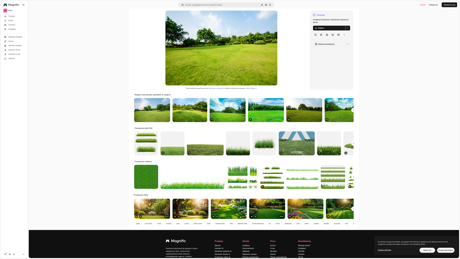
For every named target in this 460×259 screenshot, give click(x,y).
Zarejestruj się (449, 5)
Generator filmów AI (222, 254)
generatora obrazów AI (216, 88)
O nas (272, 248)
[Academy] (10, 254)
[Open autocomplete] (181, 5)
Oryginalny (182, 15)
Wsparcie (245, 251)
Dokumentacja (248, 248)
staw (346, 224)
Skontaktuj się (304, 241)
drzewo (316, 224)
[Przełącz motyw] (14, 254)
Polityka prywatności (250, 257)
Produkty (219, 241)
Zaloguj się (433, 5)
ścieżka (326, 224)
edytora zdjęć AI (251, 88)
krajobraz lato (220, 224)
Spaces (217, 245)
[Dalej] (353, 110)
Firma (272, 241)
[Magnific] (176, 241)
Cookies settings (384, 250)
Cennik (423, 5)
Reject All (427, 250)
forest (278, 224)
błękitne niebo (242, 224)
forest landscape (258, 224)
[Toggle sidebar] (23, 5)
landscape (288, 224)
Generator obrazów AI (223, 251)
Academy (246, 245)
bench (307, 224)
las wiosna (148, 224)
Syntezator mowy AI (222, 257)
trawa (159, 224)
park (178, 224)
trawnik (168, 224)
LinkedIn (301, 254)
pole (298, 224)
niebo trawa (198, 224)
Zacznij (245, 241)
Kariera (273, 254)
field (231, 224)
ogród (187, 224)
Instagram (302, 248)
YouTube (301, 251)
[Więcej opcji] (344, 34)
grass (138, 224)
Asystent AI (219, 248)
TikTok (300, 257)
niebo (208, 224)
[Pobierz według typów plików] (347, 28)
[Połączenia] (5, 254)
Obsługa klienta (304, 245)
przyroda (337, 224)
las (270, 224)
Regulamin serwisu (249, 254)
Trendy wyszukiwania (278, 257)
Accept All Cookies (445, 250)
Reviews (273, 251)
